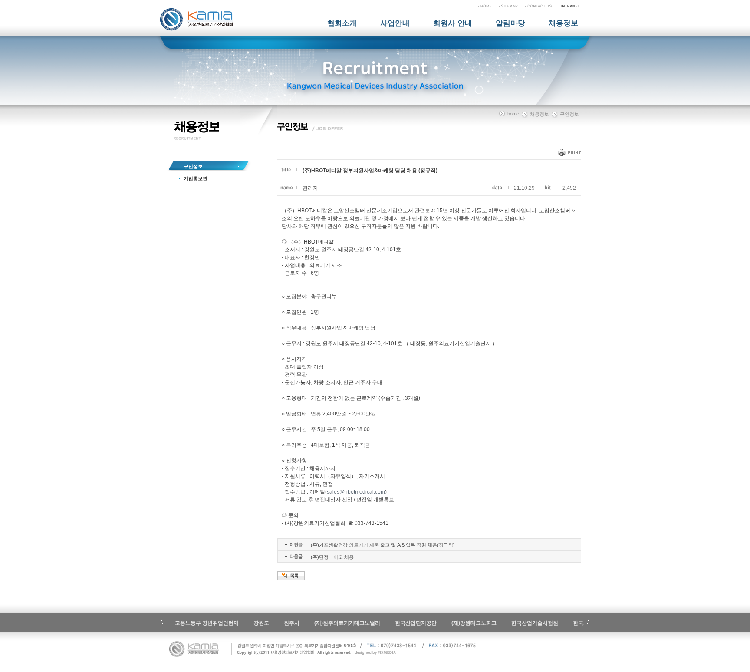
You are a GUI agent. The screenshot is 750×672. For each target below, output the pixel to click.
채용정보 (563, 23)
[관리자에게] (538, 6)
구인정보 (193, 166)
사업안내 (395, 23)
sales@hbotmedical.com (356, 492)
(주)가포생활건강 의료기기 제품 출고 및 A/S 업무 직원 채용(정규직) (383, 544)
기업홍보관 (195, 178)
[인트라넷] (569, 6)
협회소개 (342, 23)
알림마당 (510, 23)
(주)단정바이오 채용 (332, 557)
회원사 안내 (452, 23)
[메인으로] (485, 6)
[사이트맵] (508, 6)
